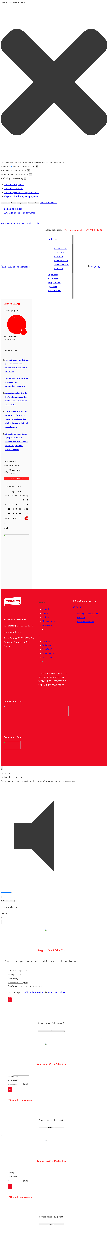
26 (13, 518)
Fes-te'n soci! (54, 290)
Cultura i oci (61, 252)
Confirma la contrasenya (19, 986)
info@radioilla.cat (12, 632)
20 (16, 513)
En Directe (47, 645)
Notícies (52, 239)
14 (20, 509)
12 (13, 509)
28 (20, 518)
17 (5, 513)
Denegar (13, 203)
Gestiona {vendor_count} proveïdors (21, 192)
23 (27, 513)
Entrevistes (61, 260)
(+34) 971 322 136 (24, 625)
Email (11, 974)
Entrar (51, 1030)
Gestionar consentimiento (7, 900)
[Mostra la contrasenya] (26, 983)
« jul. (6, 528)
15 (23, 509)
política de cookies (56, 992)
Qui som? (52, 286)
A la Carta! (47, 649)
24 (5, 518)
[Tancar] (42, 629)
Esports (58, 256)
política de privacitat (33, 992)
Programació (54, 282)
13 (16, 509)
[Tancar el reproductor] (1, 897)
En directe (53, 274)
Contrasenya (14, 978)
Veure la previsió (16, 478)
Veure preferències (21, 203)
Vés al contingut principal (13, 223)
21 (20, 513)
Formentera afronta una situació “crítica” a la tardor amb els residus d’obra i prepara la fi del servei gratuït (16, 419)
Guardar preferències (33, 203)
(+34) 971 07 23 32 (93, 230)
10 (5, 509)
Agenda (58, 268)
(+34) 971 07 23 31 (73, 230)
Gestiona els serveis (13, 188)
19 (13, 513)
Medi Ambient (48, 621)
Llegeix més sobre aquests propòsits (21, 196)
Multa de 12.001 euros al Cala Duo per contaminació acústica (16, 382)
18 (9, 513)
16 (27, 509)
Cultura (45, 617)
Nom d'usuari (14, 970)
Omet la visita (32, 223)
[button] (54, 83)
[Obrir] (73, 267)
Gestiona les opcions (14, 184)
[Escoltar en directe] (23, 331)
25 (9, 518)
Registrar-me (51, 1127)
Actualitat (60, 248)
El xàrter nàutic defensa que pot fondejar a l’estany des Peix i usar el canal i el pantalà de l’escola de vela (16, 442)
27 (16, 518)
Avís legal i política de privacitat (19, 212)
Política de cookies (13, 209)
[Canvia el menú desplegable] (56, 239)
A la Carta (53, 278)
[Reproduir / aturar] (2, 768)
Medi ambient (61, 264)
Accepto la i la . (39, 992)
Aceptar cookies (5, 203)
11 (9, 509)
